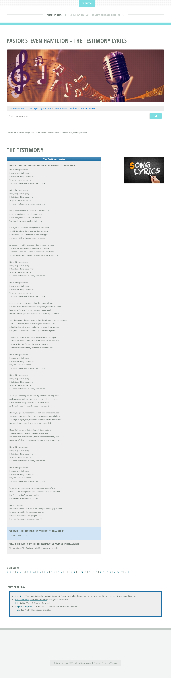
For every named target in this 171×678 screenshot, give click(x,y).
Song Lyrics (54, 15)
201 (17, 603)
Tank (17, 609)
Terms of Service (109, 663)
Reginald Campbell (23, 606)
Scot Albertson (22, 599)
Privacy (97, 663)
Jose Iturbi (19, 596)
